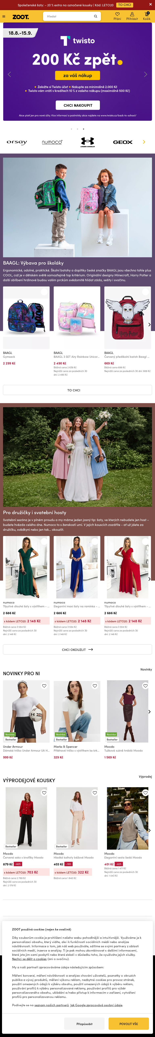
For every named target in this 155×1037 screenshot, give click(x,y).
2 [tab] (77, 129)
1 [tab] (71, 129)
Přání (117, 19)
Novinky (146, 669)
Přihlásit (132, 19)
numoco (9, 602)
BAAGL (7, 353)
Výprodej (145, 776)
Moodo (109, 746)
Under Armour (13, 746)
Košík (146, 16)
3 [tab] (84, 129)
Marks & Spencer (66, 746)
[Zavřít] (150, 5)
